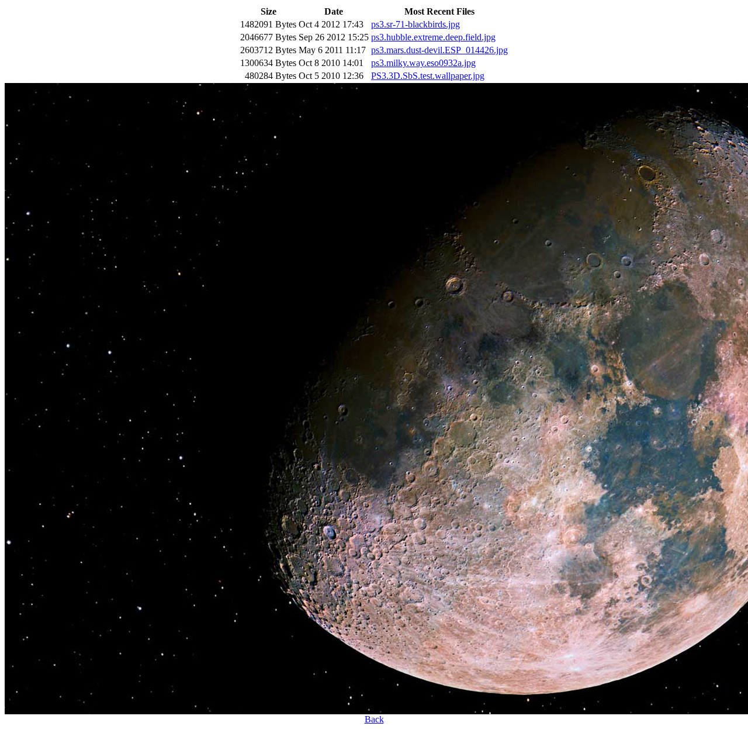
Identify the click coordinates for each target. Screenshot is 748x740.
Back (374, 719)
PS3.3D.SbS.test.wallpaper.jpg (427, 76)
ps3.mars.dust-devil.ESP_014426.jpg (439, 50)
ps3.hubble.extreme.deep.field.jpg (433, 37)
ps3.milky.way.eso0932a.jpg (423, 63)
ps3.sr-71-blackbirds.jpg (415, 24)
